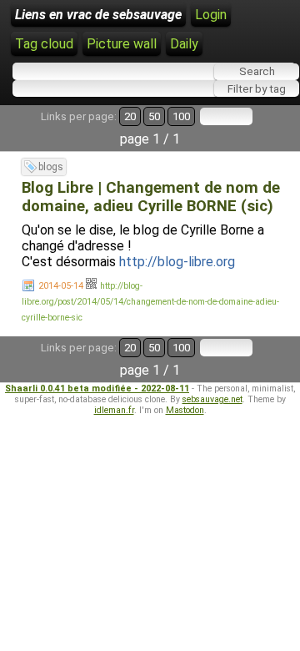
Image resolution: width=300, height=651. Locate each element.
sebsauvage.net (212, 399)
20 (130, 116)
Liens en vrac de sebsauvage (98, 15)
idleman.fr (114, 410)
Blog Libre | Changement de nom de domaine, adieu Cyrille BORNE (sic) (151, 197)
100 (181, 116)
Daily (184, 44)
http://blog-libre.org (177, 262)
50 (154, 116)
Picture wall (122, 44)
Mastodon (185, 410)
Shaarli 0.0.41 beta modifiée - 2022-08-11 (97, 388)
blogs (50, 167)
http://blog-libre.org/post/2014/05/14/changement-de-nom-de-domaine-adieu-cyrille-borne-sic (150, 301)
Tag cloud (44, 44)
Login (211, 15)
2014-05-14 (60, 285)
